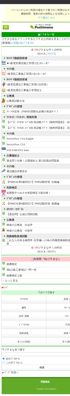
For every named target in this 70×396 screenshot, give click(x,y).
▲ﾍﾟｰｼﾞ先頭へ (10, 372)
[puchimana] (42, 29)
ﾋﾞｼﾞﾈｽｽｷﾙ (24, 324)
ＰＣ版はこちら (46, 17)
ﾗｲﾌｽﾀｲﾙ (24, 299)
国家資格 (23, 333)
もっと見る (11, 280)
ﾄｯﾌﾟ (5, 287)
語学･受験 (24, 316)
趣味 (24, 307)
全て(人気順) (23, 341)
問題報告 (45, 382)
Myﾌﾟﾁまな (26, 42)
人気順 (15, 42)
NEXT (51, 53)
